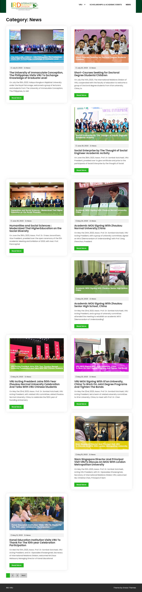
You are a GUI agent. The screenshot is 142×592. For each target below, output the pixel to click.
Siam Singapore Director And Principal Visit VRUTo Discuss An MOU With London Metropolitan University (99, 462)
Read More (16, 98)
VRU (80, 4)
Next (23, 575)
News (128, 4)
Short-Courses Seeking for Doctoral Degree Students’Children (96, 74)
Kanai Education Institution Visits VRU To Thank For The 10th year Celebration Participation (34, 542)
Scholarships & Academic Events (106, 4)
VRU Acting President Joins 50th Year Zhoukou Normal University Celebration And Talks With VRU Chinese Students (34, 384)
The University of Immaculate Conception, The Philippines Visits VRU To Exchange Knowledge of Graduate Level (36, 75)
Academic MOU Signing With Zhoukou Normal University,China (98, 227)
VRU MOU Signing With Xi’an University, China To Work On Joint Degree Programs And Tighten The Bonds (100, 384)
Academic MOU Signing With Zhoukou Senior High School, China (98, 305)
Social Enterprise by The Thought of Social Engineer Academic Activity (100, 152)
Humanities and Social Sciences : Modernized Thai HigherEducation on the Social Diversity (35, 228)
